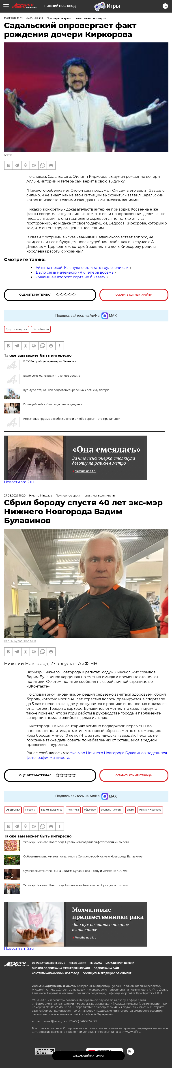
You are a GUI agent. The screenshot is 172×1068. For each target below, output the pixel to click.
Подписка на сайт (106, 968)
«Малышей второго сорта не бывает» (70, 277)
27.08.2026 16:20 (15, 495)
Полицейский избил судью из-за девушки (52, 404)
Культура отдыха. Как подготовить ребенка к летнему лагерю (66, 390)
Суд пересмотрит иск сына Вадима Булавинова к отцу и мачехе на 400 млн (76, 870)
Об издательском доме (48, 963)
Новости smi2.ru (19, 482)
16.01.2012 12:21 (13, 18)
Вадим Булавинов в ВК (20, 641)
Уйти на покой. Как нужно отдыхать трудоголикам (82, 268)
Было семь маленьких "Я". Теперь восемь (51, 375)
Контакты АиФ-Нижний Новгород (55, 973)
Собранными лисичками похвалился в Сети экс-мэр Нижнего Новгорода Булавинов (82, 856)
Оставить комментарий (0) (134, 294)
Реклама (96, 963)
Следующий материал (88, 1055)
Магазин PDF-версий (119, 963)
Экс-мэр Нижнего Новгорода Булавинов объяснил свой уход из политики (75, 885)
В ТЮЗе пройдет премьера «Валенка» (49, 361)
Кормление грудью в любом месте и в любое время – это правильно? (71, 418)
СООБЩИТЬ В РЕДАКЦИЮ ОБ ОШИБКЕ (107, 973)
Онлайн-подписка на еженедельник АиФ (61, 968)
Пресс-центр (77, 963)
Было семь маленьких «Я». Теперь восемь (75, 272)
